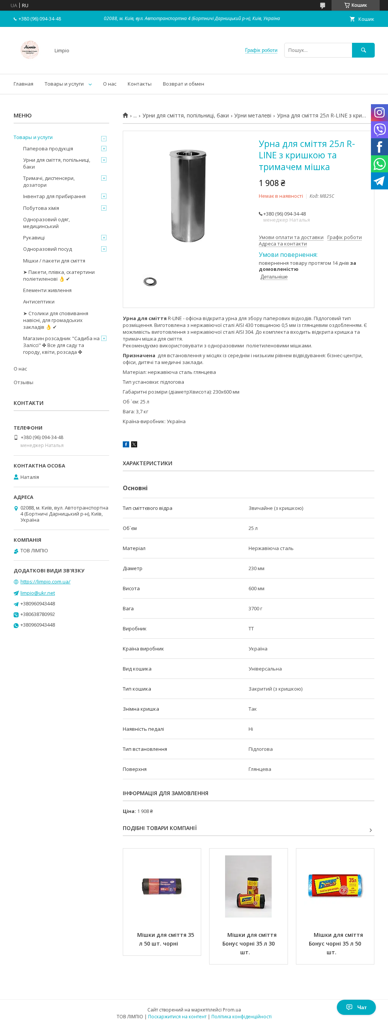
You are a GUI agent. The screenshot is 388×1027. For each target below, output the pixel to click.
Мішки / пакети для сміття (54, 260)
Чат (362, 1007)
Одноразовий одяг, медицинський (46, 223)
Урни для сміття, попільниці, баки (185, 116)
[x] (134, 445)
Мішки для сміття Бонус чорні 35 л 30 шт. (250, 943)
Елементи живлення (47, 290)
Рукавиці (34, 237)
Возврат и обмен (183, 83)
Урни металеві (252, 116)
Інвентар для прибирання (54, 196)
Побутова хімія (41, 208)
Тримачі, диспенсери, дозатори (49, 181)
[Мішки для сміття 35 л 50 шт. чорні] (162, 886)
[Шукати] (363, 50)
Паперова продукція (48, 148)
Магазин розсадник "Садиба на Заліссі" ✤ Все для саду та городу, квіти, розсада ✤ (61, 345)
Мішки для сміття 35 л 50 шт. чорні (166, 939)
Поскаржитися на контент (177, 1016)
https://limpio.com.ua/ (45, 581)
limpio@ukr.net (37, 593)
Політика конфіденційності (241, 1016)
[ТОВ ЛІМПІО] (30, 64)
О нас (109, 83)
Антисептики (39, 301)
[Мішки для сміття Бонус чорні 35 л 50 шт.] (335, 886)
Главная (23, 83)
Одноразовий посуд (47, 248)
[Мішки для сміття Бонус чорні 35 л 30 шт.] (248, 886)
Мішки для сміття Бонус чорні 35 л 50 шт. (337, 943)
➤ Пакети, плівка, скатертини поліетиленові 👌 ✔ (59, 275)
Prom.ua (232, 1010)
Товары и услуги (64, 83)
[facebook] (126, 445)
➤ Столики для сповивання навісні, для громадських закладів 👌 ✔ (55, 320)
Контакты (140, 83)
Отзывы (23, 382)
